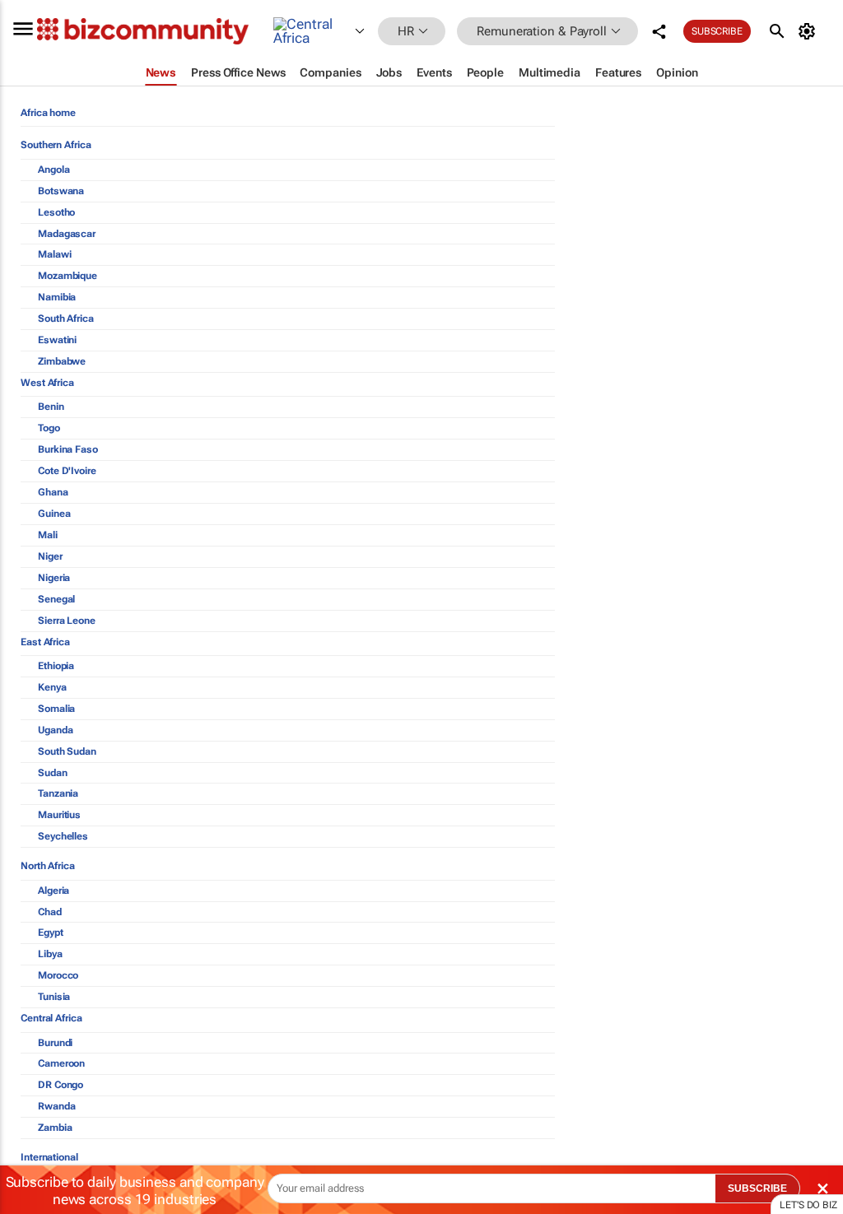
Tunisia (54, 996)
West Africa (47, 382)
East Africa (45, 642)
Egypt (50, 932)
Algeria (53, 890)
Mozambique (67, 275)
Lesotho (56, 212)
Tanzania (58, 793)
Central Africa (51, 1018)
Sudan (53, 773)
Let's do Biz (808, 1205)
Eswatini (57, 340)
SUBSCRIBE (757, 1188)
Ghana (53, 492)
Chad (50, 912)
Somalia (56, 708)
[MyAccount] (809, 31)
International (49, 1157)
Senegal (56, 599)
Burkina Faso (68, 449)
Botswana (61, 191)
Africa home (48, 113)
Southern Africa (56, 145)
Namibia (57, 297)
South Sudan (67, 751)
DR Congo (60, 1085)
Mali (48, 535)
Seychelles (63, 836)
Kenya (52, 687)
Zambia (55, 1127)
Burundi (55, 1043)
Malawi (54, 254)
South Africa (66, 318)
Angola (53, 169)
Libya (50, 954)
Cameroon (61, 1063)
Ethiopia (56, 666)
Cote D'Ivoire (67, 471)
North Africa (48, 866)
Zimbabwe (62, 361)
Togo (49, 428)
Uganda (55, 730)
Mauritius (59, 815)
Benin (51, 406)
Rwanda (56, 1106)
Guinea (54, 513)
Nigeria (54, 578)
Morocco (58, 975)
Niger (50, 556)
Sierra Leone (66, 620)
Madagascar (66, 234)
